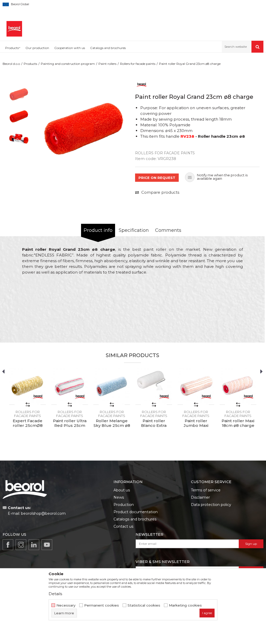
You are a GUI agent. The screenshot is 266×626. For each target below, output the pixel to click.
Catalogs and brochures (135, 519)
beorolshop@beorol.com (43, 513)
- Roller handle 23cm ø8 (213, 136)
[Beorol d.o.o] (14, 29)
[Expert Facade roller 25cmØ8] (27, 386)
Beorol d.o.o (11, 64)
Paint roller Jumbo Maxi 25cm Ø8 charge (196, 426)
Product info (98, 230)
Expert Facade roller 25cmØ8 (28, 423)
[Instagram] (21, 545)
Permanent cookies (101, 605)
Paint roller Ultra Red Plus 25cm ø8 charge (70, 426)
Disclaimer (200, 497)
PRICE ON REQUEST (156, 178)
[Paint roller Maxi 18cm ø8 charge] (238, 386)
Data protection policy (211, 504)
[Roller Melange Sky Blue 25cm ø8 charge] (112, 386)
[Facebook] (8, 545)
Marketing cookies (185, 605)
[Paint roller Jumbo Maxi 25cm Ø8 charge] (196, 386)
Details (55, 593)
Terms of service (206, 490)
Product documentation (136, 512)
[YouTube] (47, 545)
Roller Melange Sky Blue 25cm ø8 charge (112, 426)
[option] (18, 95)
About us (122, 490)
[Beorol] (141, 84)
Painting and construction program (68, 64)
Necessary (66, 605)
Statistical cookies (144, 605)
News (119, 497)
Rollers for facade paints (137, 64)
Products (30, 64)
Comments (168, 230)
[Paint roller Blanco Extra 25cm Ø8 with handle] (154, 386)
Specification (134, 230)
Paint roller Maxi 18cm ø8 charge (238, 423)
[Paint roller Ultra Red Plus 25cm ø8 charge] (69, 386)
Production (124, 504)
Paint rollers (107, 64)
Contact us (123, 526)
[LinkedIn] (34, 545)
